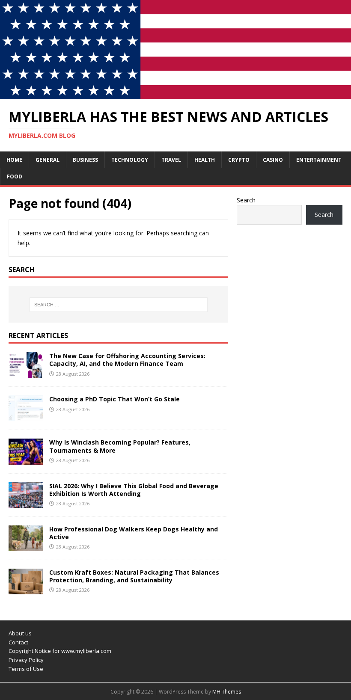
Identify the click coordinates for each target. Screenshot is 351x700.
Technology (129, 159)
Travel (171, 159)
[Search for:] (118, 304)
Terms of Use (26, 669)
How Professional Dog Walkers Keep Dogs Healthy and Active (133, 533)
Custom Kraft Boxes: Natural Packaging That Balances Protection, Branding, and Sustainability (134, 576)
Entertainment (319, 159)
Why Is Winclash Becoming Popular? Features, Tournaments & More (119, 446)
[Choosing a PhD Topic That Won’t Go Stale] (26, 416)
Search (246, 200)
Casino (273, 159)
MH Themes (226, 691)
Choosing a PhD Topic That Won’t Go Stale (114, 399)
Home (14, 159)
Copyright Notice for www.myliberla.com (60, 651)
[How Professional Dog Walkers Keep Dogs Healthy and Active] (26, 546)
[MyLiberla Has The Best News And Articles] (175, 94)
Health (204, 159)
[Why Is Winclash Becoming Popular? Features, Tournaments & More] (26, 459)
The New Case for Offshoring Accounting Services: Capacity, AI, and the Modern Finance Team (127, 360)
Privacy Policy (26, 660)
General (47, 159)
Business (85, 159)
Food (14, 176)
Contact (18, 642)
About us (20, 633)
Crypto (239, 159)
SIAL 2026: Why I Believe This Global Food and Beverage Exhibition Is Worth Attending (133, 490)
